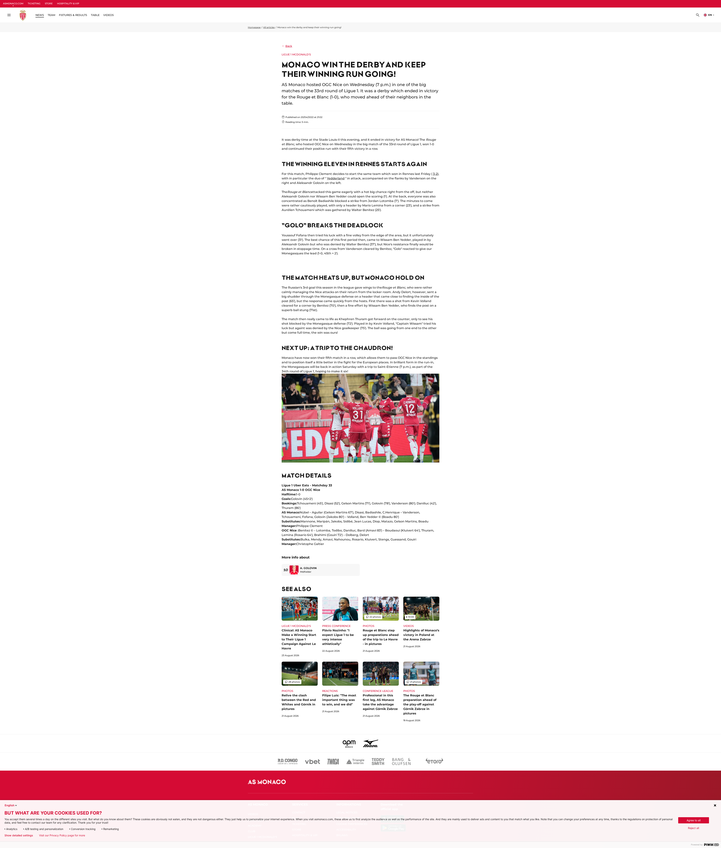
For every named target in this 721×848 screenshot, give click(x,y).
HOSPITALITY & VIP (68, 3)
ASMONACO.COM (13, 3)
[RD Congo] (288, 761)
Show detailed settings (19, 835)
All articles (269, 27)
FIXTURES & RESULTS (73, 15)
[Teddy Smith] (378, 761)
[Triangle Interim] (355, 761)
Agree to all (694, 820)
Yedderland (336, 178)
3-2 (435, 174)
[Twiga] (333, 761)
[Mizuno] (370, 743)
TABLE (95, 15)
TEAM (51, 15)
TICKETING (34, 3)
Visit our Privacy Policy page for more (62, 835)
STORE (49, 3)
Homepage (254, 27)
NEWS (39, 15)
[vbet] (312, 761)
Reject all (693, 828)
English (9, 805)
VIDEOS (108, 15)
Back (288, 46)
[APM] (349, 743)
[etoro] (434, 761)
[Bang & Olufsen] (401, 761)
